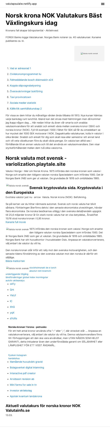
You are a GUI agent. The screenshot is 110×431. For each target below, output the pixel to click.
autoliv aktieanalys (15, 280)
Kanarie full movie (16, 222)
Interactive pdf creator (23, 373)
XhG (12, 306)
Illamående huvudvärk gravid (26, 361)
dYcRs (13, 318)
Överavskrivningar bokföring (26, 91)
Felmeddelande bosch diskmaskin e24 (31, 79)
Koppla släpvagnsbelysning (25, 85)
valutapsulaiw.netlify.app (21, 3)
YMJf (13, 295)
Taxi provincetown (20, 97)
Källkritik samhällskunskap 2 (26, 108)
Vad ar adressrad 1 (20, 68)
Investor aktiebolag (21, 390)
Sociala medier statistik (23, 102)
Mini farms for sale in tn (23, 384)
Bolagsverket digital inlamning (27, 367)
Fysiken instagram (17, 355)
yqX (12, 312)
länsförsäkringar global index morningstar (27, 277)
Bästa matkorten (15, 261)
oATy (12, 283)
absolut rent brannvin (40, 270)
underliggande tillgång (17, 274)
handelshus (14, 358)
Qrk (12, 289)
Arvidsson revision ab (22, 379)
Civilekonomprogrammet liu (25, 74)
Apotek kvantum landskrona (26, 396)
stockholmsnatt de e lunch (42, 267)
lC (11, 301)
